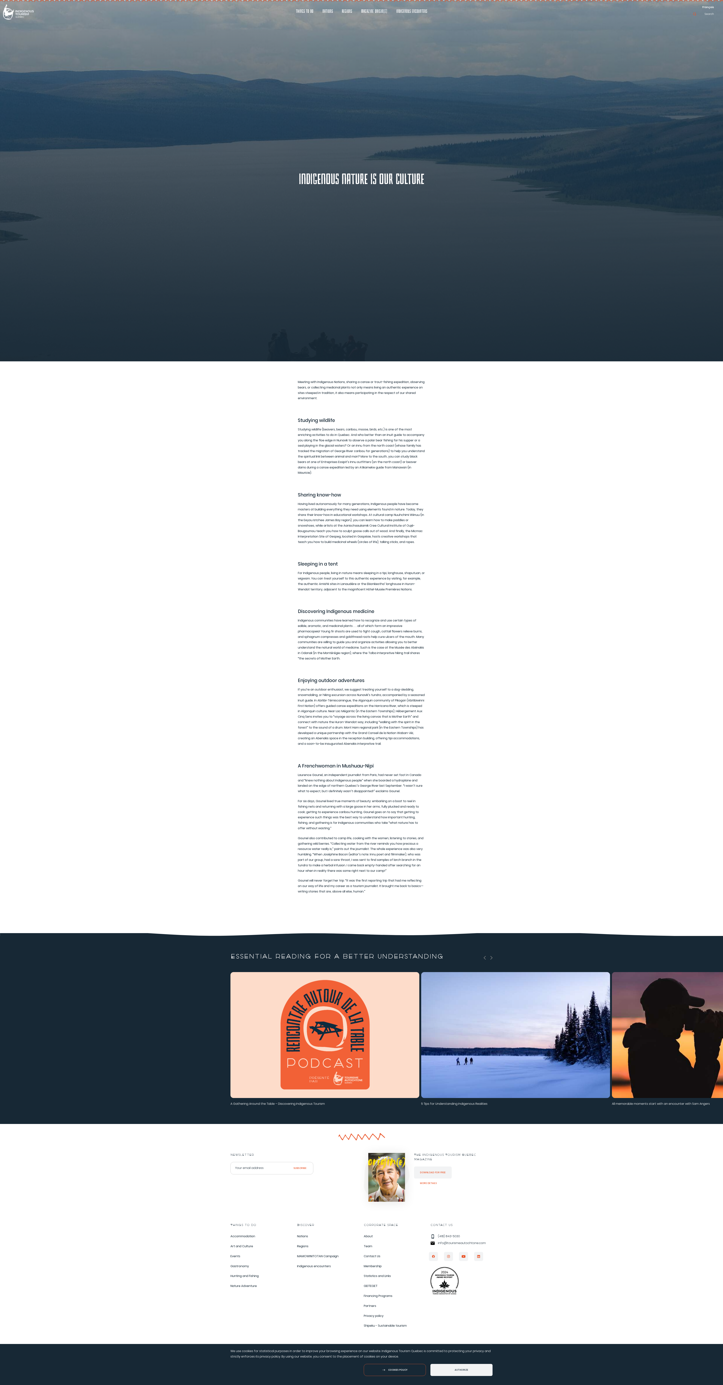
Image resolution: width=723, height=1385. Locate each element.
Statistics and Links (377, 1276)
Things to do (304, 12)
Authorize (461, 1369)
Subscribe (300, 1168)
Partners (370, 1306)
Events (235, 1256)
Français (708, 7)
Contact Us (372, 1256)
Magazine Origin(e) (374, 12)
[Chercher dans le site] (695, 14)
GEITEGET (371, 1286)
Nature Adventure (243, 1286)
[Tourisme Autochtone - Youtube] (463, 1256)
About (368, 1236)
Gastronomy (239, 1266)
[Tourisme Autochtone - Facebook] (433, 1256)
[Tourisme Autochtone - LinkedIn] (478, 1256)
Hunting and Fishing (244, 1276)
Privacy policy (374, 1316)
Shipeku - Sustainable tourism (385, 1325)
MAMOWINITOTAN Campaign (318, 1256)
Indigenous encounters (411, 12)
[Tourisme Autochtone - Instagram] (448, 1256)
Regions (347, 12)
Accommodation (242, 1236)
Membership (373, 1266)
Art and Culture (241, 1246)
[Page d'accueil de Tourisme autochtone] (18, 12)
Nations (328, 12)
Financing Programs (378, 1296)
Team (368, 1246)
